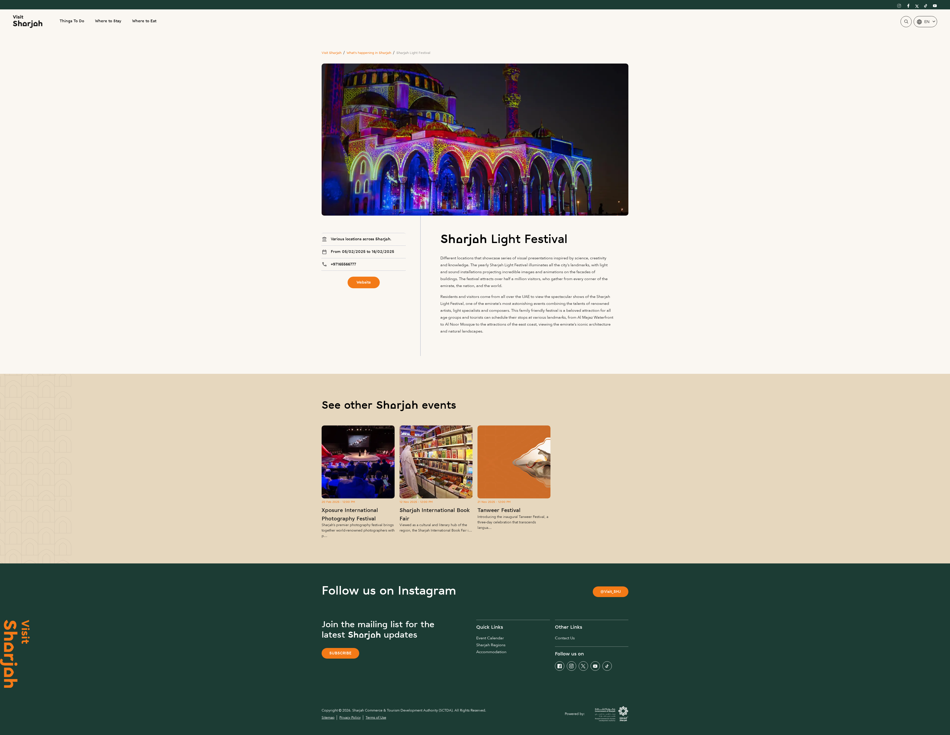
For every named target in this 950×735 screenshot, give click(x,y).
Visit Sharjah (331, 53)
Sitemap (328, 717)
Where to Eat (144, 21)
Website (363, 283)
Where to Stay (108, 21)
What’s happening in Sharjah (369, 53)
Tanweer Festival (499, 510)
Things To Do (72, 21)
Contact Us (565, 638)
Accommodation (491, 652)
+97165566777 (343, 265)
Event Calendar (490, 638)
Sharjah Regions (490, 645)
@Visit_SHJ (610, 592)
